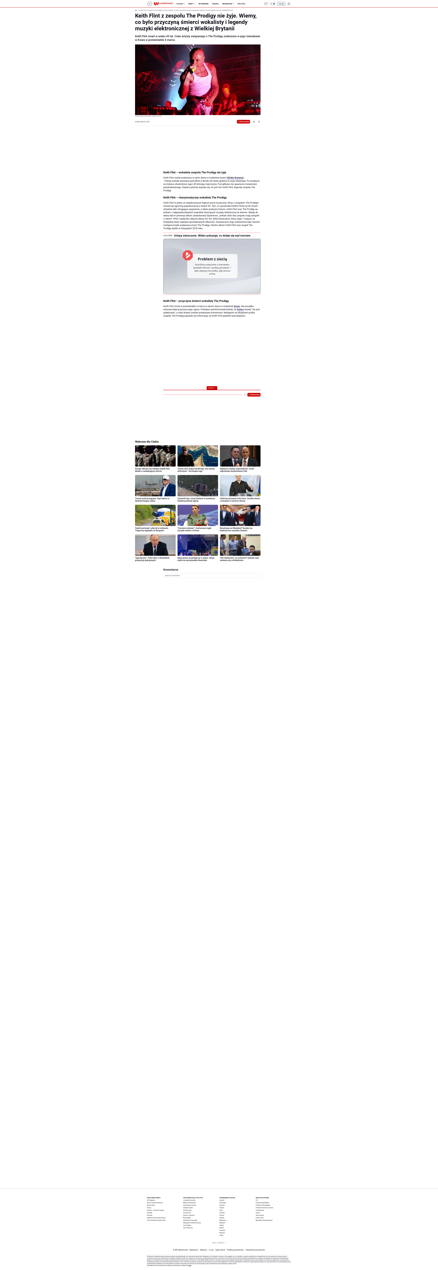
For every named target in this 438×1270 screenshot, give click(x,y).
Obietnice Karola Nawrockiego (156, 1218)
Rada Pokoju (151, 1205)
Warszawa (222, 1203)
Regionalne (227, 4)
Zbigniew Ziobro (188, 1208)
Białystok (222, 1223)
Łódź (220, 1210)
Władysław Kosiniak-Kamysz (192, 1223)
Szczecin (222, 1213)
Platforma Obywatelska (263, 1205)
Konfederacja (260, 1210)
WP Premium (203, 4)
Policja (149, 1208)
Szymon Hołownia (188, 1215)
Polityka (241, 4)
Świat (190, 4)
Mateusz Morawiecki (189, 1203)
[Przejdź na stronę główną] (149, 5)
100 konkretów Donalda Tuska (156, 1220)
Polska (180, 4)
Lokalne (221, 1200)
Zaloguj (281, 4)
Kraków (221, 1208)
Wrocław (222, 1205)
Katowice (222, 1230)
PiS (257, 1200)
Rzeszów (222, 1233)
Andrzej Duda (187, 1210)
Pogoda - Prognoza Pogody (155, 1210)
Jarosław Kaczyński (189, 1200)
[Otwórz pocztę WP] (266, 4)
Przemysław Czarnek (189, 1205)
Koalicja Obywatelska (262, 1203)
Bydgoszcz (222, 1220)
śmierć (240, 309)
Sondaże (149, 1215)
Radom (221, 1228)
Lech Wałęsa (187, 1225)
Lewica (258, 1213)
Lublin (221, 1235)
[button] (272, 3)
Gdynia (221, 1225)
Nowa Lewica (260, 1215)
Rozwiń (211, 388)
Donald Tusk (187, 1213)
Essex (237, 306)
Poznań (221, 1215)
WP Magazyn (151, 1200)
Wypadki (149, 1213)
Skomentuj (244, 122)
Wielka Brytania (235, 177)
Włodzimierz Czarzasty (190, 1220)
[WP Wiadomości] (165, 4)
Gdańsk (221, 1218)
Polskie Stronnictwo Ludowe (264, 1208)
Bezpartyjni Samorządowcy (264, 1220)
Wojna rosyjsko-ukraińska (155, 1203)
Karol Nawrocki (188, 1228)
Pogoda (215, 4)
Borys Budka (187, 1218)
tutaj (189, 1265)
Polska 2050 (259, 1218)
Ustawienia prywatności (255, 1250)
